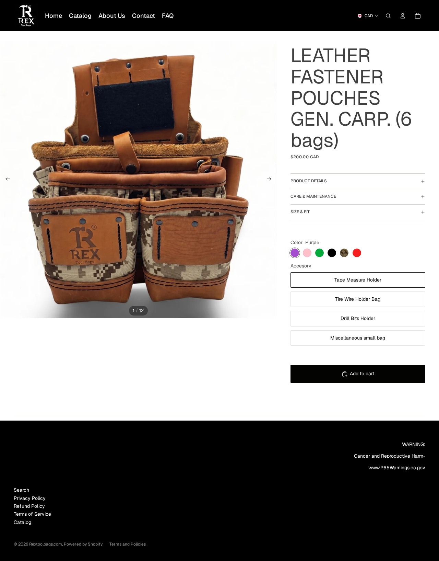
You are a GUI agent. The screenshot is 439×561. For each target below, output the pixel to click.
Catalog (22, 522)
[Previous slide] (5, 179)
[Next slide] (271, 179)
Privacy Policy (30, 498)
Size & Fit (300, 212)
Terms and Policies (127, 544)
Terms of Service (32, 514)
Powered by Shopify (83, 544)
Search (21, 490)
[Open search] (388, 15)
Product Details (308, 181)
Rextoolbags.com (45, 544)
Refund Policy (29, 506)
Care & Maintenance (313, 196)
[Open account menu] (402, 15)
